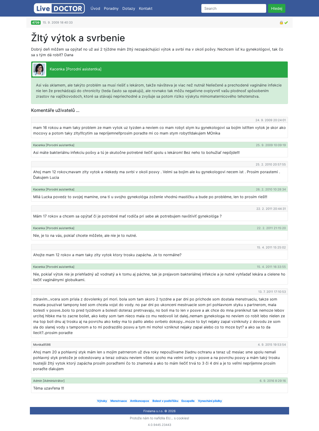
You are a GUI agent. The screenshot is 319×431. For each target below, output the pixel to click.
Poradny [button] (111, 8)
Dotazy (128, 8)
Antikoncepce (139, 401)
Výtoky (102, 401)
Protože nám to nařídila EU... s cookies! (159, 418)
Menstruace (118, 401)
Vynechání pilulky (210, 401)
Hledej (276, 8)
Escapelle (188, 401)
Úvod (95, 8)
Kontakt (145, 8)
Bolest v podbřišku (165, 401)
